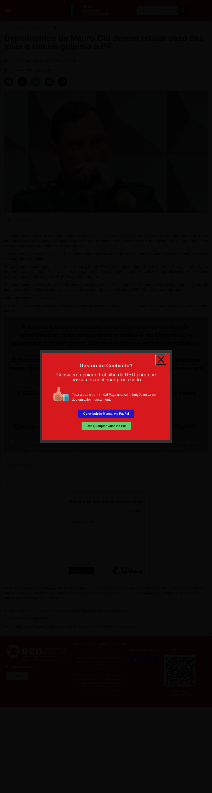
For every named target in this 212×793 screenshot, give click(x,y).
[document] (106, 396)
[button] (161, 359)
